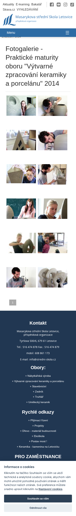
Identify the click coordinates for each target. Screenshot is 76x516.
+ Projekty (38, 425)
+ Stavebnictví (38, 386)
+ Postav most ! (38, 441)
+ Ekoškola (38, 436)
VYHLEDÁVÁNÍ (27, 9)
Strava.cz (9, 9)
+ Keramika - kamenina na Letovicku (38, 446)
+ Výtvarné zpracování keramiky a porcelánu (38, 381)
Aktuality (8, 4)
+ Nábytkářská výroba (38, 375)
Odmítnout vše (38, 507)
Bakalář (36, 4)
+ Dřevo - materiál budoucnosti (38, 430)
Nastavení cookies (50, 489)
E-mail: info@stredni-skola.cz (38, 359)
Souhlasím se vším (38, 498)
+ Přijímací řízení (38, 420)
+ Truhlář (38, 396)
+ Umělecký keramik (38, 402)
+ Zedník (38, 391)
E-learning (23, 4)
